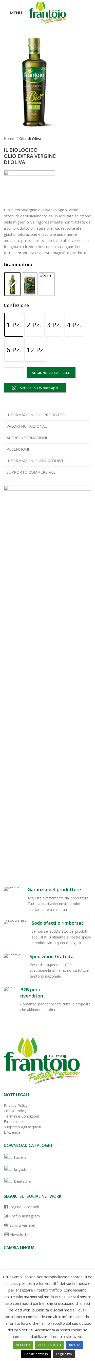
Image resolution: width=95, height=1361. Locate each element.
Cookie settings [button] (36, 1354)
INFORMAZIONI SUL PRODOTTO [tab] (36, 414)
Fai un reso (13, 1121)
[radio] (12, 284)
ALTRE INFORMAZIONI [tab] (27, 437)
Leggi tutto (64, 1354)
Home (9, 138)
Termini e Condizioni (21, 1116)
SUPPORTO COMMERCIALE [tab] (31, 472)
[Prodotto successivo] (88, 138)
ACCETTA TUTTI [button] (49, 1344)
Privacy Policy (16, 1105)
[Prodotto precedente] (78, 138)
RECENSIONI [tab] (18, 449)
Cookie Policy (15, 1110)
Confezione (16, 305)
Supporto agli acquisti (22, 1126)
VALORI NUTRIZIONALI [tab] (27, 426)
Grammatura (18, 264)
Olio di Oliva (30, 138)
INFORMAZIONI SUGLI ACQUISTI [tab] (36, 460)
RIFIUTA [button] (74, 1344)
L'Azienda (12, 1132)
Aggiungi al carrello (51, 372)
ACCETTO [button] (23, 1344)
